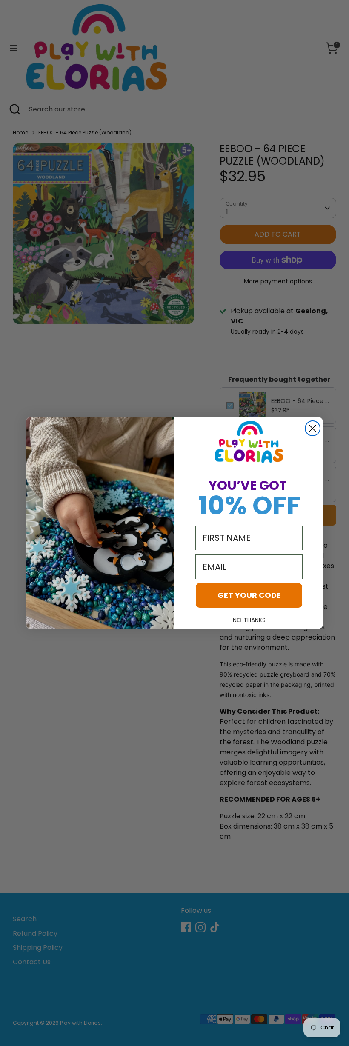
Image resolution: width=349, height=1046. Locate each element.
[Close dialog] (312, 428)
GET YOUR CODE (249, 595)
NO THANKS (249, 620)
